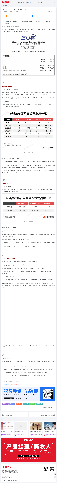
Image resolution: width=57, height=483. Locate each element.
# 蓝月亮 (11, 359)
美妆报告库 (5, 379)
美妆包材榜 (26, 379)
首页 (2, 5)
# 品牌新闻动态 (16, 359)
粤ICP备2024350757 (13, 455)
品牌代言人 (13, 15)
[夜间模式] (55, 477)
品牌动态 (18, 15)
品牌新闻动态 (5, 5)
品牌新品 (8, 15)
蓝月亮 (7, 21)
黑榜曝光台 (42, 15)
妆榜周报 (3, 15)
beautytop (17, 11)
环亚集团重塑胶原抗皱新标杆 (20, 407)
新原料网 (32, 379)
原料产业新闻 (23, 15)
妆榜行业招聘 (39, 379)
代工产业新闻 (29, 15)
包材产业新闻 (36, 15)
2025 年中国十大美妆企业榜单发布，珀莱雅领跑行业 (6, 408)
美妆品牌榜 (12, 379)
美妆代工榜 (19, 379)
